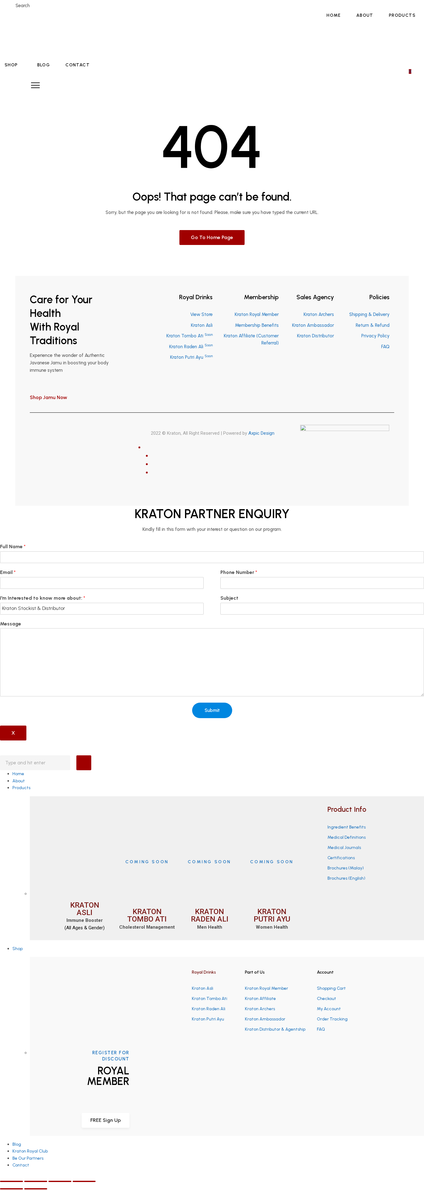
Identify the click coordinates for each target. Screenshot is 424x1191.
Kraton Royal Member (257, 314)
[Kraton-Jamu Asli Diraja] (42, 40)
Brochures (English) (346, 878)
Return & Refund (373, 325)
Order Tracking (332, 1019)
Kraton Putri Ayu (191, 357)
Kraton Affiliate (260, 998)
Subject (229, 598)
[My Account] (412, 62)
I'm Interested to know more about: (42, 598)
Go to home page (212, 237)
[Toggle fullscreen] (59, 1181)
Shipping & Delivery (369, 314)
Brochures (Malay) (345, 868)
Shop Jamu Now (49, 397)
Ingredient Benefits (346, 827)
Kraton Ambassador (313, 325)
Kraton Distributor (315, 336)
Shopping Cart (331, 988)
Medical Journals (344, 847)
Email (8, 572)
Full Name (12, 546)
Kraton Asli (202, 325)
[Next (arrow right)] (35, 1188)
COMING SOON (147, 861)
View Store (201, 314)
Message (10, 624)
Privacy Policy (375, 336)
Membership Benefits (257, 325)
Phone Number (238, 572)
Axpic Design (261, 433)
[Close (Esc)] (11, 1181)
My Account (329, 1008)
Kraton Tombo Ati (189, 336)
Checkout (326, 998)
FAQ (385, 346)
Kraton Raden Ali (191, 346)
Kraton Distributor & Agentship (275, 1029)
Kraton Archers (319, 314)
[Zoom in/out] (84, 1181)
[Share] (35, 1181)
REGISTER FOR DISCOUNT (110, 1056)
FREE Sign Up (105, 1120)
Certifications (341, 857)
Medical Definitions (346, 837)
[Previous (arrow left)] (11, 1188)
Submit (212, 710)
